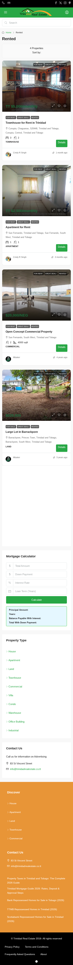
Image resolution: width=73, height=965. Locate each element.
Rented (34, 117)
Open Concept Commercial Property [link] (29, 331)
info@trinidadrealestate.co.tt (25, 769)
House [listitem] (12, 651)
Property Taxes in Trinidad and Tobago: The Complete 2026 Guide (36, 880)
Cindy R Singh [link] (19, 153)
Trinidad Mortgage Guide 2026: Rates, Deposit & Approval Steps (33, 890)
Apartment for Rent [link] (18, 227)
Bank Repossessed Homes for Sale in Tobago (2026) (35, 900)
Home (8, 32)
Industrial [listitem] (13, 730)
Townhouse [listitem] (14, 677)
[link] (36, 86)
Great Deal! (23, 117)
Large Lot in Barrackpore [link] (22, 431)
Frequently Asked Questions (20, 954)
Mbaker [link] (16, 357)
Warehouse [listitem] (14, 712)
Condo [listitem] (12, 704)
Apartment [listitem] (14, 660)
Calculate (36, 599)
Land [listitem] (11, 669)
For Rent (10, 117)
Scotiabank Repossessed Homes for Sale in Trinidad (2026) (35, 919)
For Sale (10, 427)
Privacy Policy (12, 946)
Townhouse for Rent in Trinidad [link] (26, 122)
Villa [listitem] (10, 695)
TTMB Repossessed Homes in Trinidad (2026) (32, 909)
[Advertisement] (36, 506)
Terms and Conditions (36, 946)
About (43, 954)
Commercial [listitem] (15, 686)
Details (62, 142)
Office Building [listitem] (16, 721)
